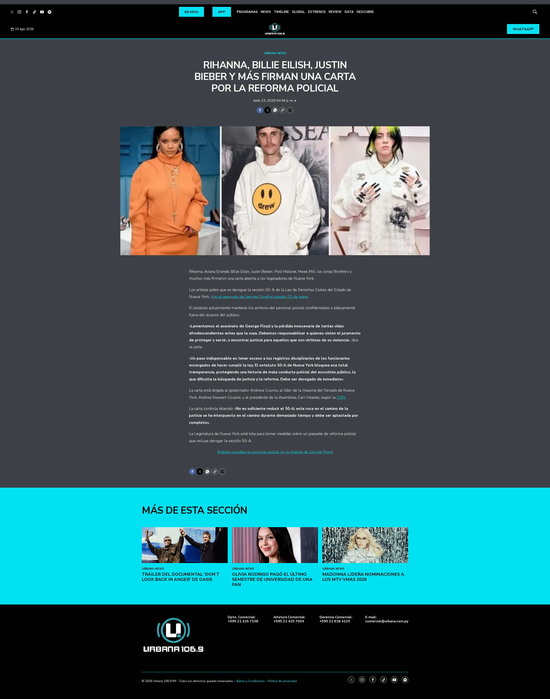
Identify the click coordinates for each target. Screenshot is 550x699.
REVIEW (335, 12)
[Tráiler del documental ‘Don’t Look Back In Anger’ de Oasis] (185, 545)
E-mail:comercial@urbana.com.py (386, 619)
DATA (349, 12)
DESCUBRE (365, 12)
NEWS (266, 12)
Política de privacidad (282, 681)
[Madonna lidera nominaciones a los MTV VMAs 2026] (365, 545)
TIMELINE (281, 12)
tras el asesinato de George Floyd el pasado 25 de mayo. (260, 296)
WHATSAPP (523, 29)
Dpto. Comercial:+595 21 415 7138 (243, 619)
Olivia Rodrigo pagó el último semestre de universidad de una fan (272, 579)
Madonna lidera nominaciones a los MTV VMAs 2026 (363, 576)
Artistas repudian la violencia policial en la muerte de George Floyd (275, 452)
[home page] (275, 29)
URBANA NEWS (275, 53)
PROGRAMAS (247, 12)
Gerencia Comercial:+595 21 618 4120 (335, 619)
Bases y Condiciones (251, 681)
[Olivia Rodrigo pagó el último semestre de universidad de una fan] (275, 545)
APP (221, 12)
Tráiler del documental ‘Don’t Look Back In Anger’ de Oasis (180, 576)
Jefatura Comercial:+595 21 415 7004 (289, 619)
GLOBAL (298, 12)
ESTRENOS (317, 12)
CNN (341, 397)
